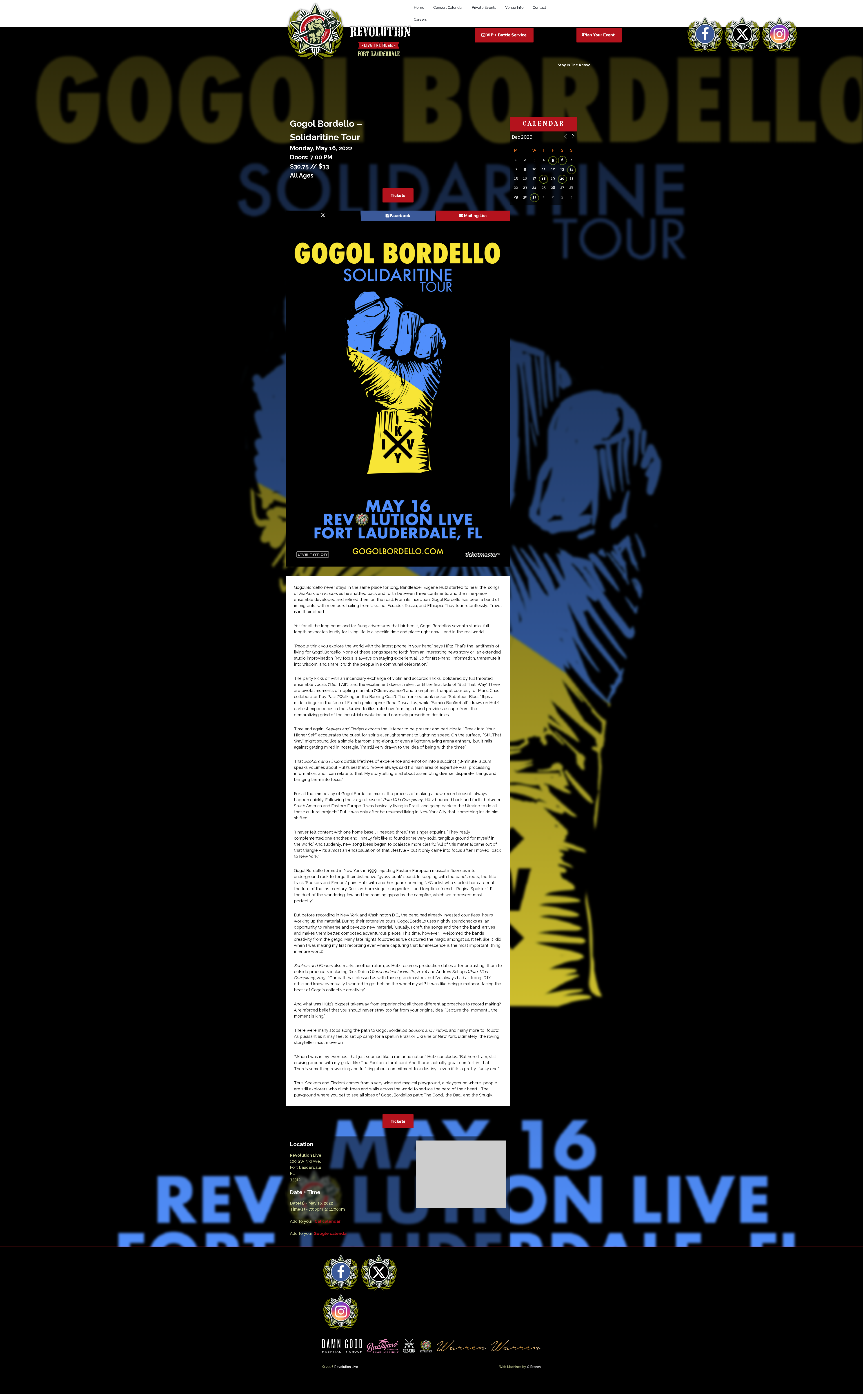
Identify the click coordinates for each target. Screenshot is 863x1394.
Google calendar (331, 1233)
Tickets (398, 195)
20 (562, 178)
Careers (420, 19)
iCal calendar (327, 1221)
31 (534, 197)
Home (419, 7)
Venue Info (514, 7)
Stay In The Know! (574, 65)
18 (544, 178)
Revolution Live (346, 1367)
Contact (539, 7)
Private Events (484, 7)
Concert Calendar (448, 7)
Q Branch (534, 1367)
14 (571, 169)
